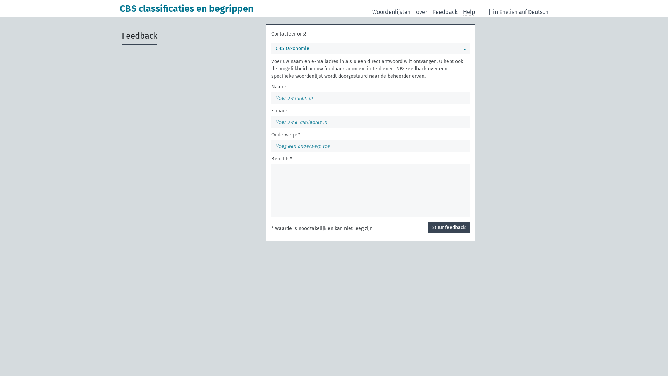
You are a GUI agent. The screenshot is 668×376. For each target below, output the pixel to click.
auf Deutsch (533, 12)
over (421, 12)
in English (505, 12)
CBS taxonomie (292, 49)
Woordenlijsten (391, 12)
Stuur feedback (449, 227)
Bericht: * (281, 159)
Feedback (445, 12)
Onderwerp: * (285, 135)
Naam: (278, 87)
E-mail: (279, 111)
